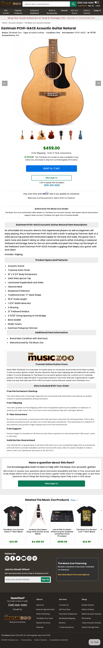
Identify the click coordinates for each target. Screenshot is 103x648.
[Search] (73, 4)
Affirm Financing (43, 614)
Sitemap (39, 627)
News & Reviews (87, 11)
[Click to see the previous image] (5, 83)
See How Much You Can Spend (73, 574)
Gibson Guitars (88, 609)
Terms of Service (40, 640)
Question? (82, 6)
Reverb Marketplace (7, 558)
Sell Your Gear (64, 609)
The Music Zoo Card (44, 618)
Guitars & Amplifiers (34, 11)
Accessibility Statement (59, 640)
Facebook (12, 558)
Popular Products (18, 11)
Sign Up (91, 6)
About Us (40, 605)
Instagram (29, 558)
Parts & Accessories (52, 11)
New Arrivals (6, 11)
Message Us (51, 177)
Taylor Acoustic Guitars (91, 623)
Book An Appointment (45, 609)
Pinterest (34, 558)
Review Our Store (43, 623)
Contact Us (64, 605)
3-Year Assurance (66, 627)
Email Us (17, 609)
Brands (64, 10)
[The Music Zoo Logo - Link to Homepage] (11, 3)
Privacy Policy (26, 640)
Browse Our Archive (17, 622)
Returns (62, 623)
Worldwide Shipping (67, 618)
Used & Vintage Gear (90, 627)
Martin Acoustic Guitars (91, 614)
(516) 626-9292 (85, 2)
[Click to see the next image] (98, 83)
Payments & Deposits (68, 614)
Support (97, 10)
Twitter (18, 558)
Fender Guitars (88, 605)
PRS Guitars (86, 618)
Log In (98, 6)
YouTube (23, 558)
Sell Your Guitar (74, 11)
